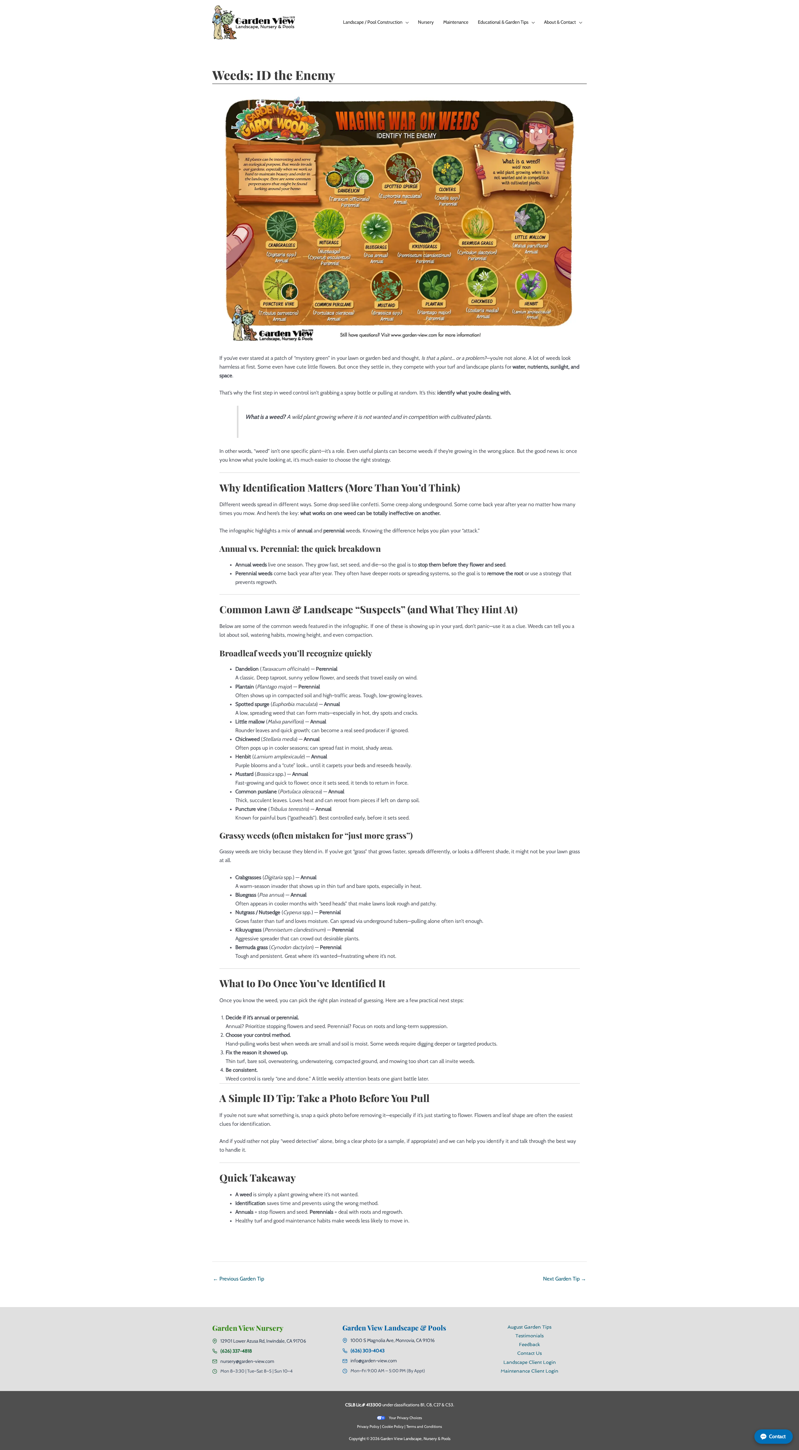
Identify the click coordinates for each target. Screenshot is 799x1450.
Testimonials (529, 1336)
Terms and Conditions (424, 1426)
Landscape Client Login (529, 1362)
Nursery (426, 22)
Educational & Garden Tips (503, 22)
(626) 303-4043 (367, 1351)
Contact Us (529, 1353)
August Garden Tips (529, 1327)
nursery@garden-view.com (247, 1361)
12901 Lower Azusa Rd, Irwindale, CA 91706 (263, 1341)
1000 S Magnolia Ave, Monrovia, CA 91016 (392, 1340)
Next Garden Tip (564, 1279)
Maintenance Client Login (529, 1371)
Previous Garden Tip (238, 1279)
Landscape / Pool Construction (372, 22)
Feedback (529, 1344)
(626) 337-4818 (236, 1351)
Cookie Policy (393, 1426)
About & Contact (560, 22)
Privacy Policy (368, 1426)
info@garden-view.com (373, 1361)
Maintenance (455, 22)
